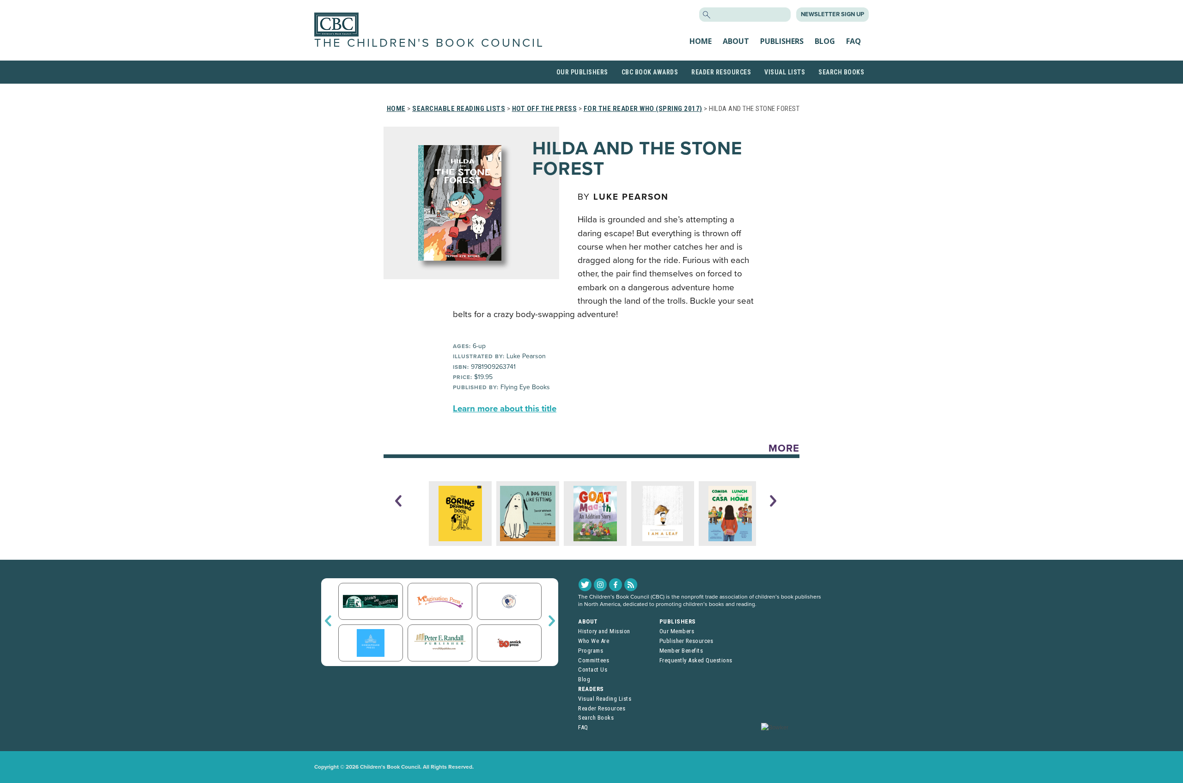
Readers (591, 688)
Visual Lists (784, 72)
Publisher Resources (686, 640)
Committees (593, 660)
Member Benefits (681, 650)
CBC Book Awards (650, 72)
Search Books (841, 72)
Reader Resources (721, 72)
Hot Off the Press (544, 108)
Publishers (782, 41)
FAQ (853, 41)
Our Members (677, 631)
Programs (590, 650)
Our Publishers (582, 72)
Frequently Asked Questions (695, 660)
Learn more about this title (504, 409)
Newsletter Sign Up (832, 14)
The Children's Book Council (429, 43)
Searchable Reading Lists (458, 108)
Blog (825, 41)
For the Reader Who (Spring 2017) (643, 108)
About (736, 41)
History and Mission (604, 631)
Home (700, 41)
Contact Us (592, 669)
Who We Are (593, 640)
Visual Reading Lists (604, 698)
